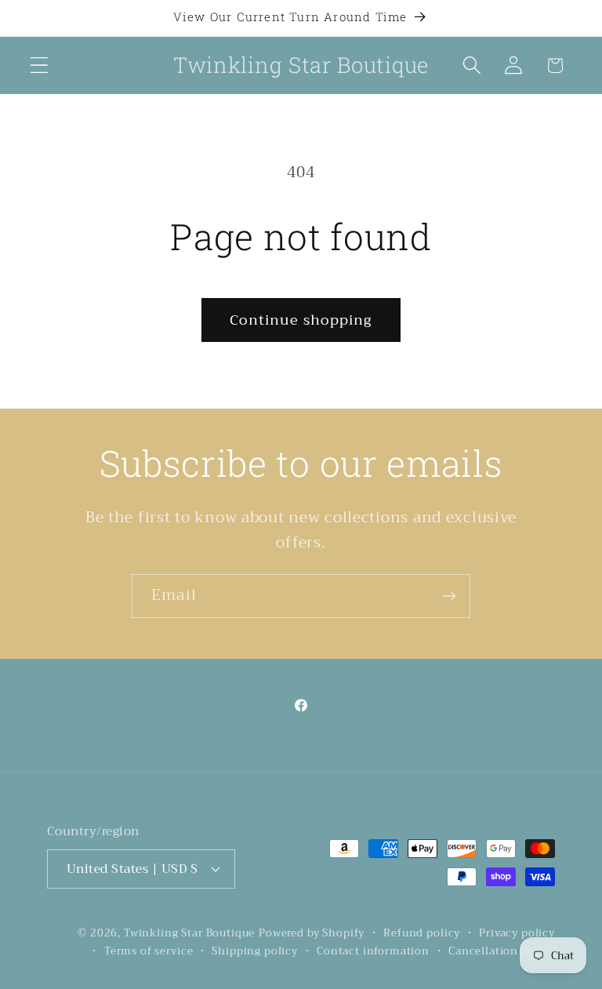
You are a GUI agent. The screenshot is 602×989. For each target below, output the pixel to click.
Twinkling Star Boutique (189, 933)
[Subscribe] (449, 596)
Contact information (373, 952)
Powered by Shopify (311, 933)
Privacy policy (517, 933)
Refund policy (421, 933)
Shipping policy (255, 952)
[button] (39, 65)
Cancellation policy (501, 952)
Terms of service (148, 952)
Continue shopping (301, 320)
